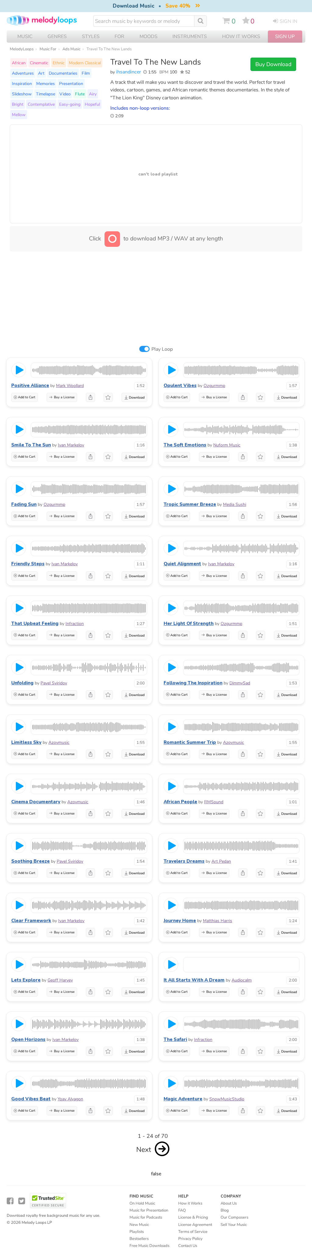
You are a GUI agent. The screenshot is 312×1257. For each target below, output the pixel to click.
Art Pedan (221, 861)
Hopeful (92, 104)
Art (41, 73)
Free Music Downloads (149, 1245)
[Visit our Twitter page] (21, 1201)
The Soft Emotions (185, 445)
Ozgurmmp (214, 386)
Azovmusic (58, 742)
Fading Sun (24, 504)
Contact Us (187, 1245)
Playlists (136, 1231)
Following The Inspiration (193, 683)
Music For (48, 49)
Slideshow (22, 94)
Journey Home (180, 921)
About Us (229, 1203)
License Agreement (195, 1224)
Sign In (288, 21)
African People (180, 802)
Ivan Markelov (71, 445)
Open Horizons (28, 1039)
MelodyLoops (22, 49)
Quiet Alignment (182, 564)
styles (91, 36)
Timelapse (45, 94)
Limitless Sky (26, 742)
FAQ (182, 1210)
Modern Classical (85, 63)
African (19, 63)
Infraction (75, 624)
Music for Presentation (148, 1210)
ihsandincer (128, 72)
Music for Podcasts (145, 1217)
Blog (225, 1210)
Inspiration (22, 83)
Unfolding (22, 683)
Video (65, 94)
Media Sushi (234, 504)
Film (86, 73)
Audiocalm (242, 980)
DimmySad (239, 683)
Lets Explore (26, 980)
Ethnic (59, 63)
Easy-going (69, 104)
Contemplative (41, 104)
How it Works (241, 36)
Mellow (19, 115)
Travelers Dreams (184, 861)
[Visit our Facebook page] (10, 1201)
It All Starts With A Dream (194, 980)
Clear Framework (31, 921)
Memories (45, 83)
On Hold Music (142, 1203)
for (119, 36)
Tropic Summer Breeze (190, 504)
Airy (93, 94)
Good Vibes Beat (31, 1099)
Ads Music (71, 49)
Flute (80, 94)
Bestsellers (139, 1238)
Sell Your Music (234, 1224)
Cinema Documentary (35, 802)
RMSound (213, 802)
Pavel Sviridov (54, 683)
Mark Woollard (70, 386)
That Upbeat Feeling (34, 623)
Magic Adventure (183, 1099)
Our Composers (234, 1217)
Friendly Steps (27, 564)
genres (57, 36)
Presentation (71, 83)
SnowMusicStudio (226, 1099)
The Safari (175, 1039)
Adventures (23, 73)
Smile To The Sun (31, 445)
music (25, 36)
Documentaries (63, 73)
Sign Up (285, 36)
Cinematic (39, 63)
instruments (189, 36)
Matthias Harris (217, 921)
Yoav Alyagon (70, 1099)
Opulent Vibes (180, 385)
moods (149, 36)
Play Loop (162, 349)
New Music (139, 1224)
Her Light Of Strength (189, 623)
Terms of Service (192, 1231)
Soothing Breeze (30, 861)
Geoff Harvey (60, 980)
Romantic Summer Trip (190, 742)
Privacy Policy (190, 1238)
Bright (17, 104)
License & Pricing (193, 1217)
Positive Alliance (30, 385)
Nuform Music (226, 445)
